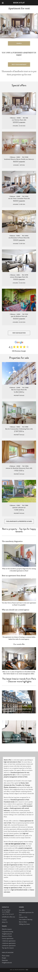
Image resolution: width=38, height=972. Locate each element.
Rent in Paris (23, 922)
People (4, 958)
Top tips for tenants (8, 948)
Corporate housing (7, 931)
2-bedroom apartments (8, 943)
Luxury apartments (7, 938)
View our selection (19, 333)
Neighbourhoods (7, 934)
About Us (4, 922)
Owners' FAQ (23, 917)
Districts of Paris (7, 936)
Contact (4, 920)
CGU (27, 970)
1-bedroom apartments (8, 941)
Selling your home (24, 924)
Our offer (22, 910)
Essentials (5, 960)
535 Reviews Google (19, 351)
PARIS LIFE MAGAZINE (7, 952)
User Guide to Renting (25, 919)
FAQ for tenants (7, 929)
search (19, 43)
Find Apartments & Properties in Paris (19, 521)
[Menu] (3, 2)
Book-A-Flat (19, 2)
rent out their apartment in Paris (15, 844)
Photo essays (5, 956)
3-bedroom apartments (8, 945)
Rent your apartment (19, 64)
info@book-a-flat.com (8, 917)
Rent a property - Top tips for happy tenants (19, 530)
